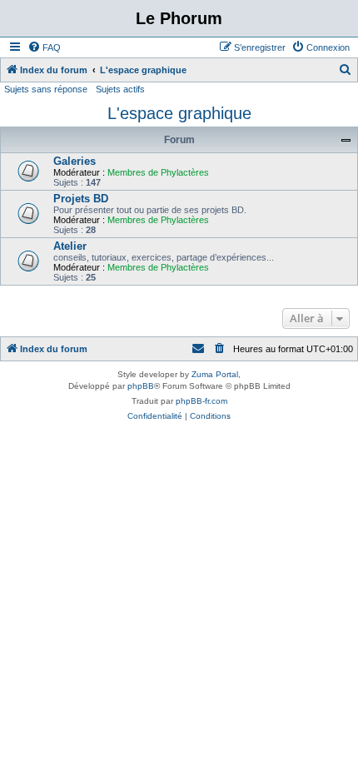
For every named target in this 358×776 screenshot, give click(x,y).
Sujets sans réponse (45, 89)
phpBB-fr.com (201, 400)
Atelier (70, 246)
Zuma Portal (214, 374)
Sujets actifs (120, 89)
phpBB (140, 385)
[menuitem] (44, 47)
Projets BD (80, 198)
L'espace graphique (179, 113)
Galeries (74, 161)
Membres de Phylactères (158, 172)
